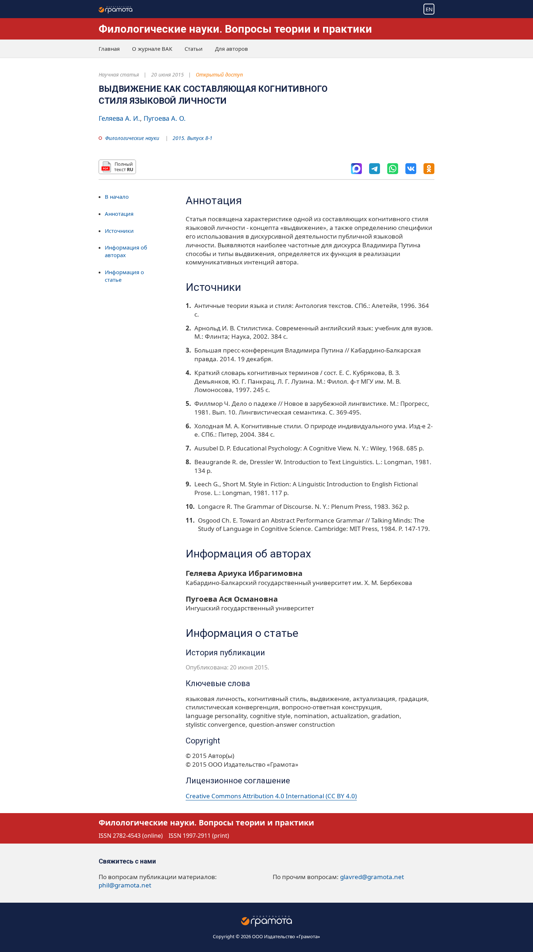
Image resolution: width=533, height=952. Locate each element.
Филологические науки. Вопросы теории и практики (235, 28)
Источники (119, 230)
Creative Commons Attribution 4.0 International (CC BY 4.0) (271, 796)
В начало (117, 196)
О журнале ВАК (152, 48)
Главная (109, 48)
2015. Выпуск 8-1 (192, 138)
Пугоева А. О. (165, 118)
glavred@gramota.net (372, 877)
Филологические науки (132, 138)
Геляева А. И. (119, 118)
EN (429, 9)
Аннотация (119, 213)
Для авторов (231, 48)
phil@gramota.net (125, 885)
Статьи (194, 48)
